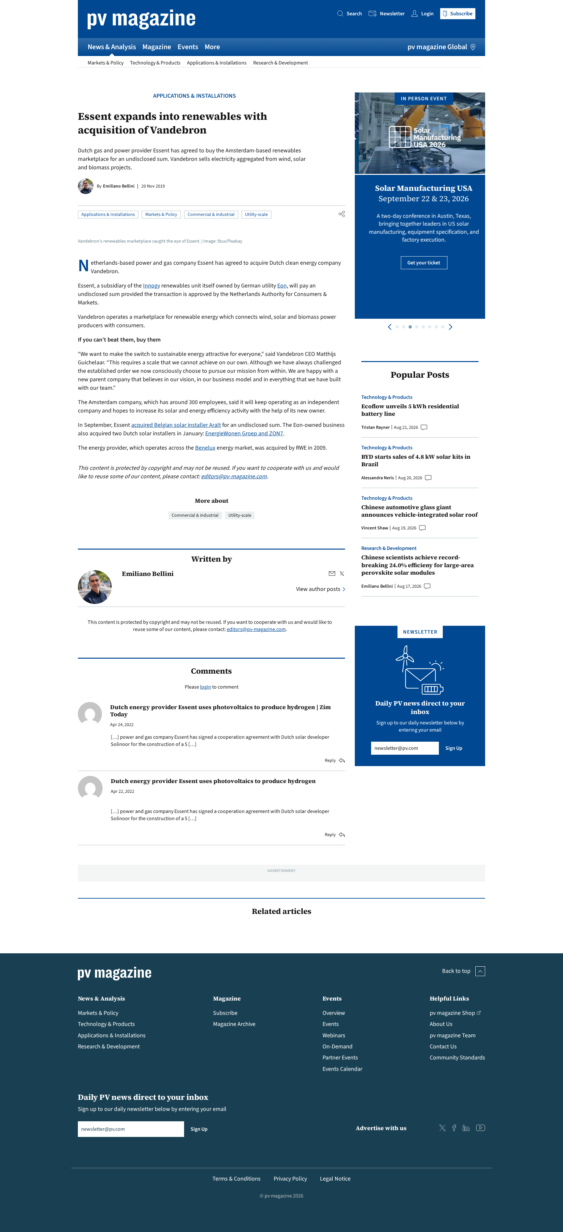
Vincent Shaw (374, 528)
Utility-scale (256, 214)
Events (188, 47)
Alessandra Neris (377, 478)
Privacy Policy (290, 1179)
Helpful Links (449, 998)
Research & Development (280, 63)
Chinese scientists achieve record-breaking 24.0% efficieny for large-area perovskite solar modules (417, 564)
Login (427, 13)
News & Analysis (112, 47)
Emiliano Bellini (119, 186)
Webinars (334, 1035)
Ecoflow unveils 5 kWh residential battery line (410, 410)
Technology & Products (155, 63)
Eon (282, 286)
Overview (334, 1013)
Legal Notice (335, 1179)
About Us (441, 1024)
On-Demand (338, 1047)
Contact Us (443, 1047)
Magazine (156, 47)
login (205, 687)
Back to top (456, 971)
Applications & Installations (217, 63)
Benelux (205, 448)
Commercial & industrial (211, 214)
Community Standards (457, 1058)
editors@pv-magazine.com (234, 476)
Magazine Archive (234, 1024)
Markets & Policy (105, 63)
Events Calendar (342, 1069)
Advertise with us (381, 1128)
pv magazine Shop (452, 1013)
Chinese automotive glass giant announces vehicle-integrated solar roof (419, 511)
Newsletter (392, 13)
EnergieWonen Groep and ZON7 (244, 433)
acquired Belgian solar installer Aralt (176, 425)
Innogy (151, 286)
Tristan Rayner (375, 427)
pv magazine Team (453, 1035)
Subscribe (225, 1013)
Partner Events (340, 1058)
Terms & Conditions (236, 1179)
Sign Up (453, 748)
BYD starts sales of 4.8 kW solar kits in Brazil (415, 460)
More (212, 47)
